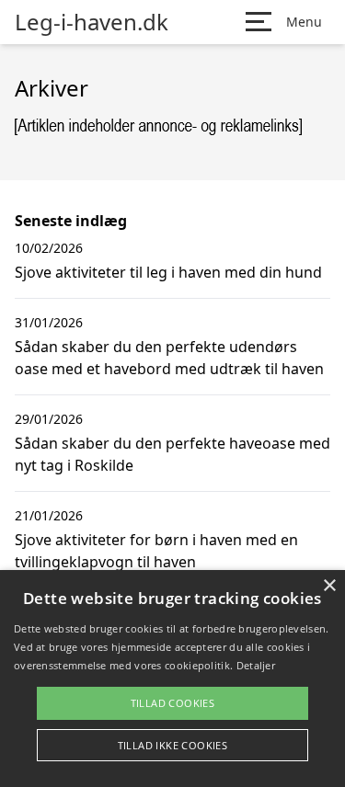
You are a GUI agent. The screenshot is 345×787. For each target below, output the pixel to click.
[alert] (172, 678)
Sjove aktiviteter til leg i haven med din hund (168, 272)
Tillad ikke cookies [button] (173, 745)
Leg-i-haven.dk (91, 22)
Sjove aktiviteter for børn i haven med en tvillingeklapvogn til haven (156, 551)
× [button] (329, 586)
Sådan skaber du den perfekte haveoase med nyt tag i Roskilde (172, 454)
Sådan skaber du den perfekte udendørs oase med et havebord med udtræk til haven (169, 357)
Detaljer (255, 665)
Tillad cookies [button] (173, 703)
